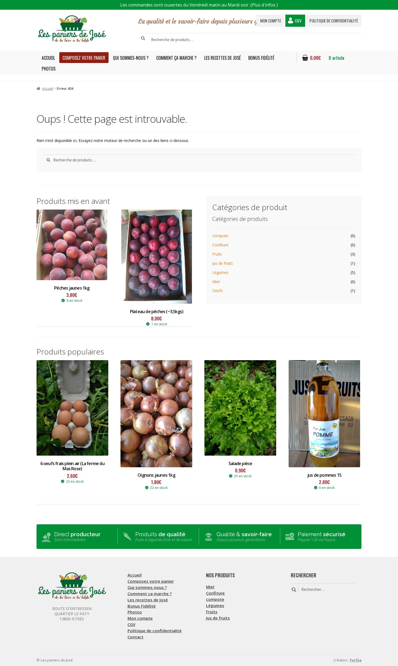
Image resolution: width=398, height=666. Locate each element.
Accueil (48, 58)
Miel (216, 281)
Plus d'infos (263, 5)
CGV (298, 21)
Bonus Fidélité (261, 58)
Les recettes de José (222, 58)
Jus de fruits (222, 263)
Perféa (355, 660)
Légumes (220, 272)
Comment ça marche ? (176, 58)
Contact (135, 637)
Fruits (217, 254)
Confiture (220, 244)
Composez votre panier (84, 58)
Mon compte (270, 21)
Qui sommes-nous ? (131, 58)
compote (220, 235)
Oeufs (217, 290)
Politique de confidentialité (333, 21)
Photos (49, 68)
